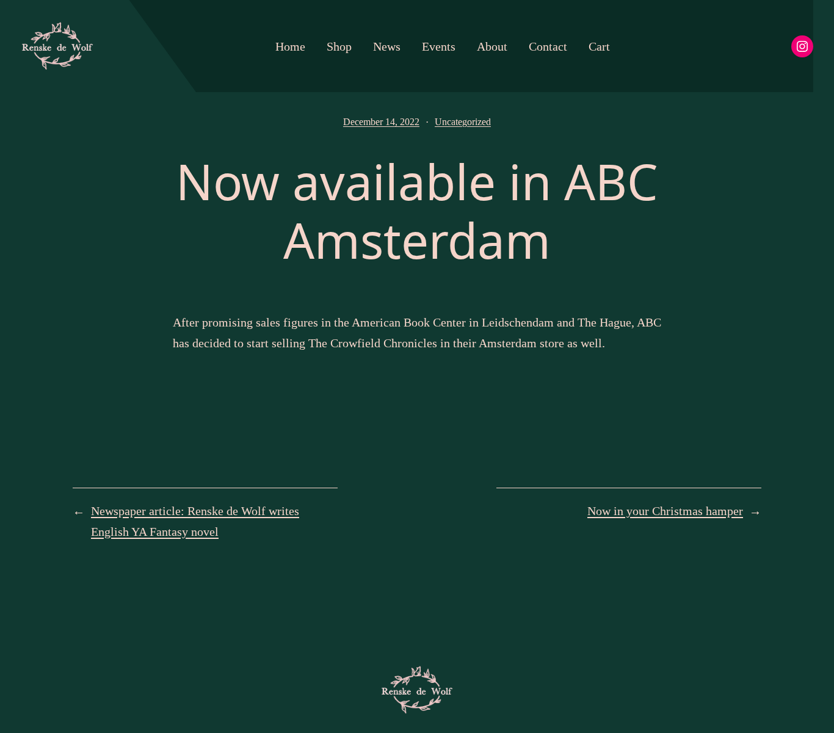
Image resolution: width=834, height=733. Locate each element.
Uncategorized (463, 122)
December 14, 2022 (381, 122)
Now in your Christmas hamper (665, 511)
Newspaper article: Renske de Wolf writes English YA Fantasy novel (195, 521)
